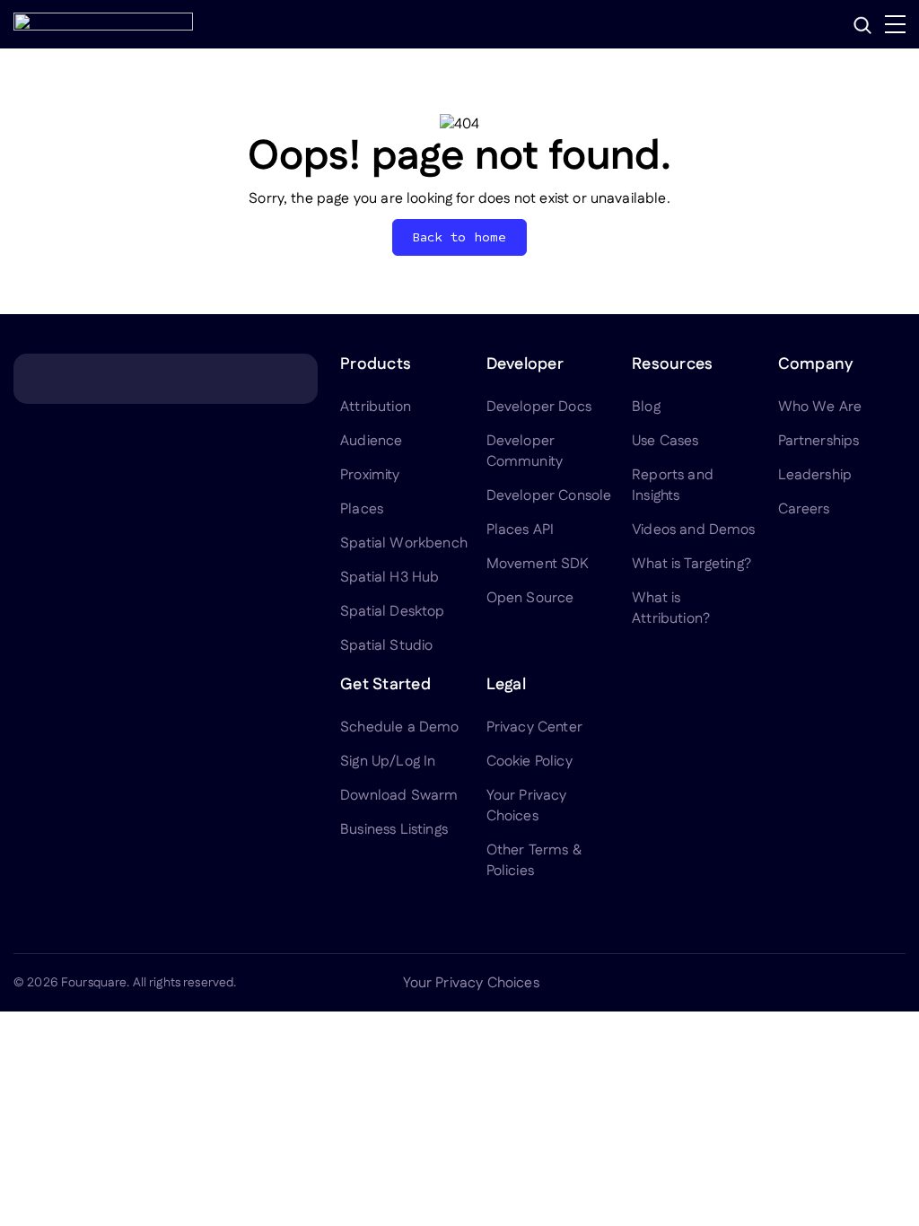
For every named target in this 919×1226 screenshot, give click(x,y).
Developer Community (524, 451)
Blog (646, 407)
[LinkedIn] (722, 983)
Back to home (460, 237)
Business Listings (394, 829)
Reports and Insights (672, 485)
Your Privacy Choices (526, 806)
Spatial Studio (386, 645)
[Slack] (895, 983)
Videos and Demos (694, 530)
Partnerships (819, 441)
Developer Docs (538, 407)
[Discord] (808, 983)
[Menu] (895, 24)
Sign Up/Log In (387, 761)
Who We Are (820, 407)
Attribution (375, 407)
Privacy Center (534, 727)
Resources (672, 364)
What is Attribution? (671, 608)
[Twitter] (765, 983)
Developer (525, 364)
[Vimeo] (851, 983)
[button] (862, 25)
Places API (520, 530)
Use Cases (665, 441)
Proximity (369, 475)
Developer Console (549, 496)
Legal (506, 684)
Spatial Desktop (392, 611)
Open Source (530, 598)
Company (816, 364)
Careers (804, 509)
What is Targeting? (691, 564)
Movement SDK (538, 564)
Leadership (815, 475)
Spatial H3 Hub (389, 577)
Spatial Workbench (404, 543)
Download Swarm (399, 795)
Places (361, 509)
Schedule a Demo (399, 727)
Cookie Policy (529, 761)
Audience (371, 441)
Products (375, 364)
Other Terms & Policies (534, 860)
